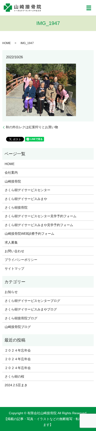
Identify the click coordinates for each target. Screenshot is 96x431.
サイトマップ (14, 268)
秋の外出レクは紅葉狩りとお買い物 (32, 127)
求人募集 (11, 242)
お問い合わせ (14, 251)
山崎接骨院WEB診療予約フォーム (29, 233)
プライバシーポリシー (21, 260)
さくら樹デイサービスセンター (27, 190)
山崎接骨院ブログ (18, 327)
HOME (6, 43)
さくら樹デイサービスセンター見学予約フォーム (40, 216)
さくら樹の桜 (14, 376)
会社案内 (11, 172)
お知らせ (11, 292)
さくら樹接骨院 (16, 207)
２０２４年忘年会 (18, 350)
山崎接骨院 (13, 181)
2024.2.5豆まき (16, 385)
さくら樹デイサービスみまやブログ (31, 309)
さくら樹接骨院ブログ (21, 318)
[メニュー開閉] (88, 8)
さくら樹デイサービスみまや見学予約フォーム (39, 225)
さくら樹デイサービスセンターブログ (32, 301)
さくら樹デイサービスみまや (26, 199)
